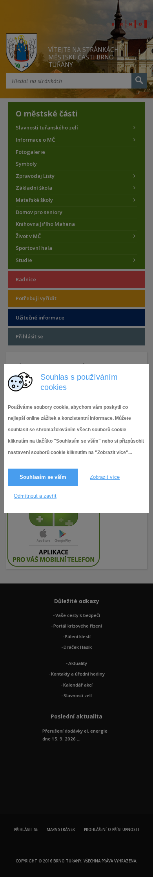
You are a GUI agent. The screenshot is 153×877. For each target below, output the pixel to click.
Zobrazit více (105, 477)
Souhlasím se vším (43, 477)
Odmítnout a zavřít (35, 496)
